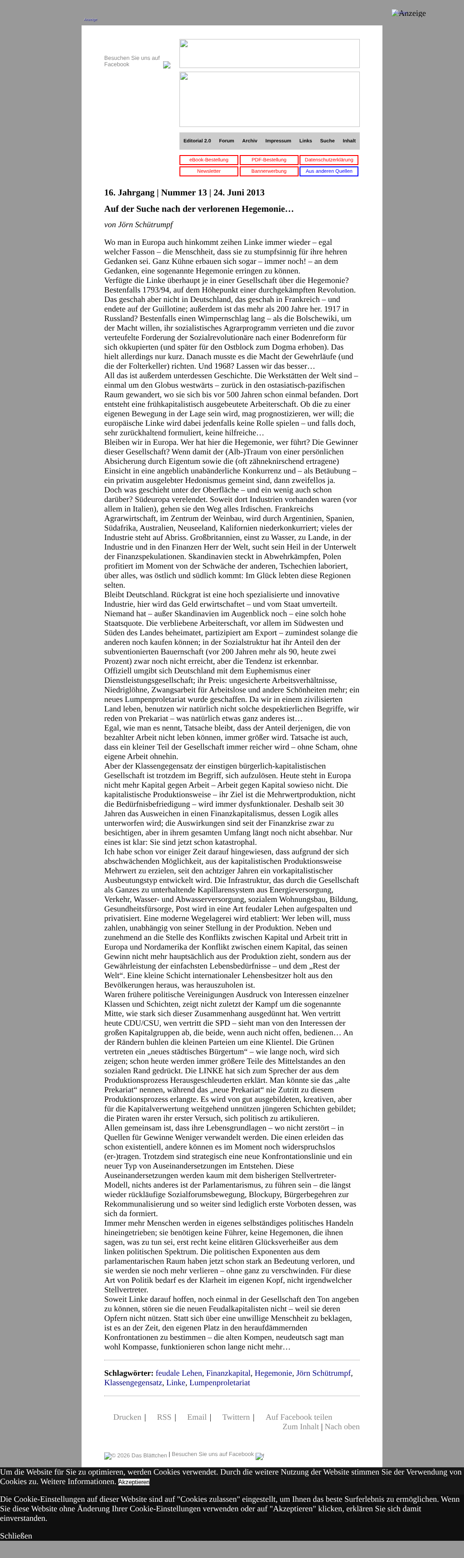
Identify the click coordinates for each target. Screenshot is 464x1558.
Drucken (127, 1417)
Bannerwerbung (269, 171)
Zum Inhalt (300, 1426)
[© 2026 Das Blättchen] (135, 1454)
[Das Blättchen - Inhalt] (137, 44)
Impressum (278, 141)
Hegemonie (273, 1373)
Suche (327, 141)
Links (306, 141)
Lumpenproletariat (219, 1382)
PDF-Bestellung (268, 160)
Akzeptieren (134, 1482)
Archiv (249, 141)
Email (197, 1417)
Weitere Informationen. (78, 1481)
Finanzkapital (228, 1373)
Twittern (236, 1417)
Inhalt (349, 141)
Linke (175, 1382)
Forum (226, 141)
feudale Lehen (178, 1373)
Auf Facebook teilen (299, 1417)
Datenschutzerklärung (329, 160)
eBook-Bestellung (208, 160)
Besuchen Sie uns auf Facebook (214, 1454)
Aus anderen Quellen (329, 171)
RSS (164, 1417)
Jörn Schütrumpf (323, 1373)
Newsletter (209, 171)
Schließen (16, 1535)
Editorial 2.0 (197, 141)
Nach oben (342, 1426)
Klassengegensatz (133, 1382)
